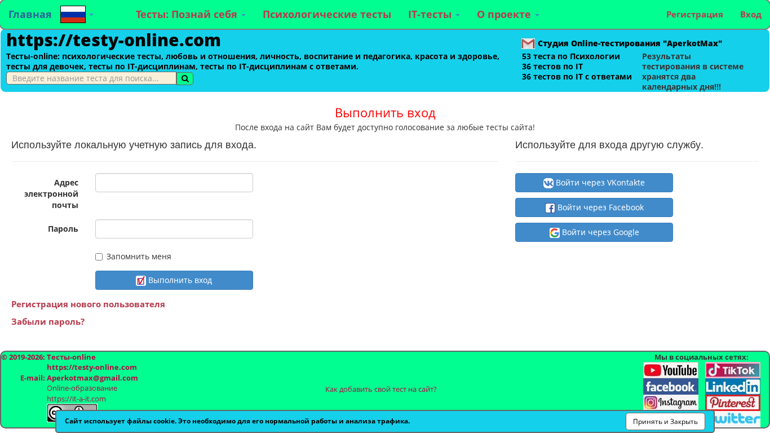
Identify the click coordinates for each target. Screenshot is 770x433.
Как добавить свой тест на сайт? (381, 389)
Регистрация (694, 14)
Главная (30, 14)
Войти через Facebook (599, 207)
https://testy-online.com (113, 39)
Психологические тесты (327, 14)
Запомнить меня (139, 256)
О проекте (505, 14)
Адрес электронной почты (51, 193)
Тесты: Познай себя (188, 14)
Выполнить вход (179, 280)
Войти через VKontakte (599, 182)
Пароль (63, 228)
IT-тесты (431, 14)
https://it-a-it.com (76, 399)
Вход (751, 14)
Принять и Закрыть (665, 421)
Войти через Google (599, 232)
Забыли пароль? (48, 321)
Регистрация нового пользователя (88, 304)
